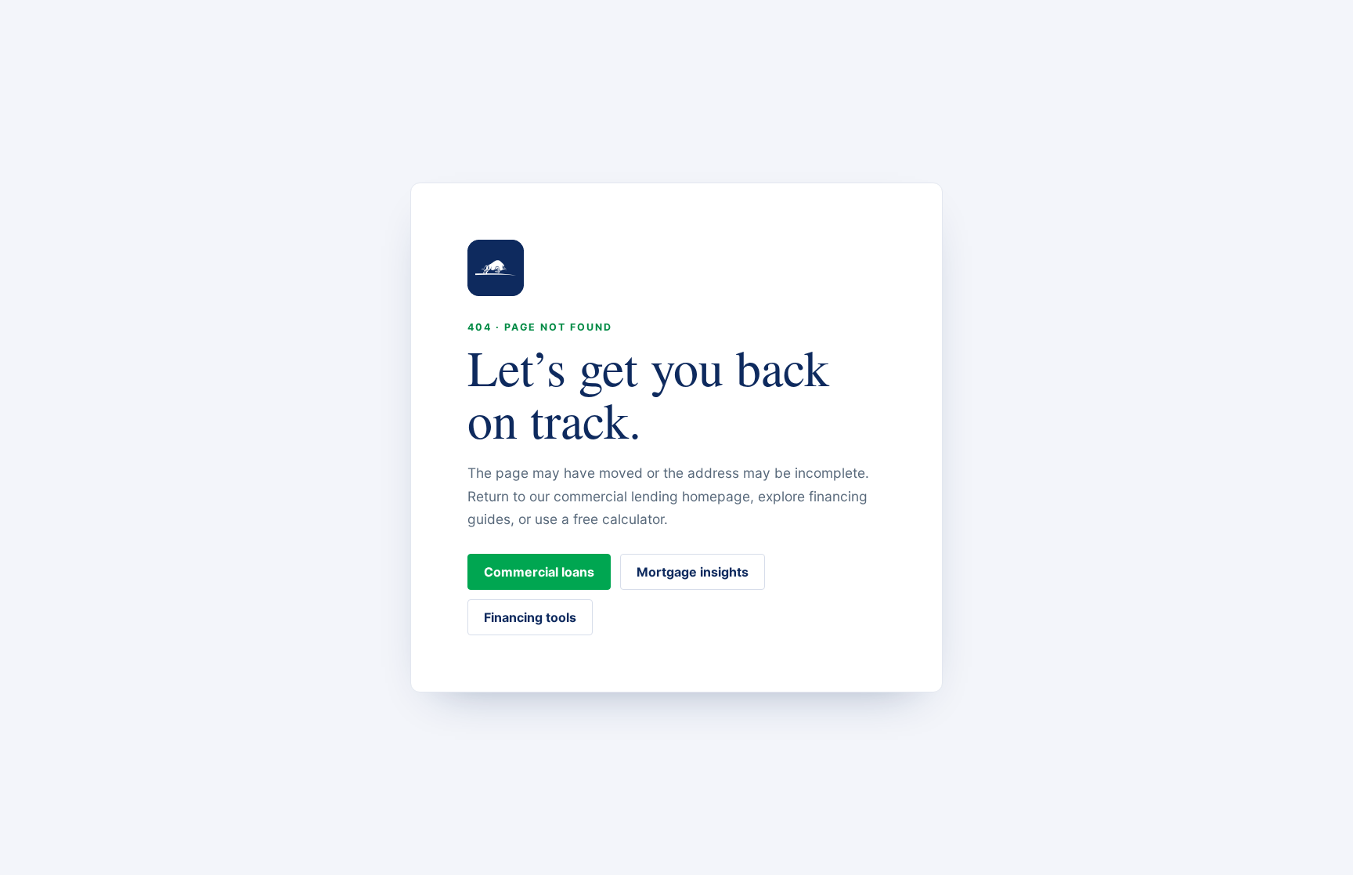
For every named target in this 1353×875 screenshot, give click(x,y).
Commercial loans (539, 572)
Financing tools (530, 617)
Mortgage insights (693, 572)
